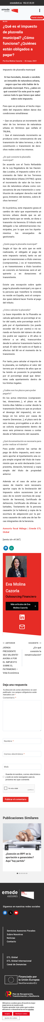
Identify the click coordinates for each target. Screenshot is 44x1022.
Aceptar (7, 1014)
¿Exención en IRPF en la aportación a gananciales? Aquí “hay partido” (20, 857)
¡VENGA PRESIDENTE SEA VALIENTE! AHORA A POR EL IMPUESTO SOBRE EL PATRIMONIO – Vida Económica (11, 658)
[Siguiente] (37, 847)
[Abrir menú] (40, 10)
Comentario (9, 697)
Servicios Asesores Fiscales (21, 930)
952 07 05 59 (28, 3)
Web (6, 766)
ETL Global (12, 957)
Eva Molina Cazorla (14, 61)
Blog (5, 21)
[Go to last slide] (6, 847)
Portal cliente (37, 17)
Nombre (9, 741)
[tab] (17, 873)
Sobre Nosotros (15, 934)
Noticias (11, 938)
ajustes (31, 1009)
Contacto (11, 941)
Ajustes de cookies (11, 1018)
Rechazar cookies (21, 1014)
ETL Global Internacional (19, 960)
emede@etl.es (16, 3)
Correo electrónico (14, 754)
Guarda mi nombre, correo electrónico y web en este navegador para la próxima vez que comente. (23, 777)
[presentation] (22, 836)
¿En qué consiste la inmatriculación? (33, 649)
